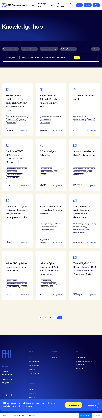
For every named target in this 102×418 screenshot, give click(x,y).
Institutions (91, 405)
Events (52, 5)
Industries (32, 5)
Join (30, 357)
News (78, 352)
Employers (32, 397)
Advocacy (32, 369)
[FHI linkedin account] (7, 395)
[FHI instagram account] (11, 395)
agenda (54, 357)
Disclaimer (32, 415)
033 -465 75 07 (7, 379)
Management (33, 393)
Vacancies (79, 368)
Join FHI (31, 352)
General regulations (19, 415)
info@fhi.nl (5, 383)
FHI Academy (60, 5)
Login (88, 5)
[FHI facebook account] (3, 395)
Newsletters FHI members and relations (84, 363)
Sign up (96, 5)
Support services (34, 365)
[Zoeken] (79, 5)
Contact (5, 366)
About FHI (69, 5)
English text (5, 415)
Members (23, 5)
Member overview (34, 361)
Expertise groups (34, 373)
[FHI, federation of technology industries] (11, 5)
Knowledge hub (42, 5)
